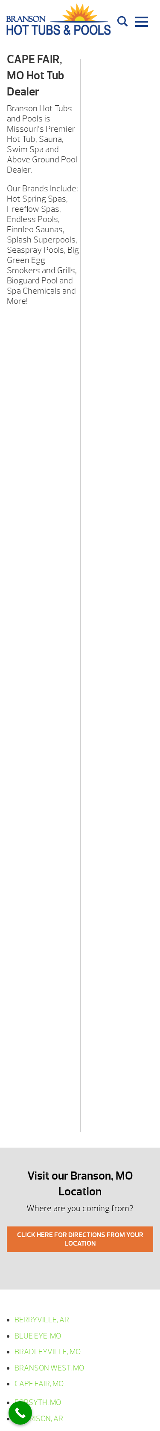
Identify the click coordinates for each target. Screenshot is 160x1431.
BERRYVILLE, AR (42, 1320)
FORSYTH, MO (38, 1403)
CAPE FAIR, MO (39, 1384)
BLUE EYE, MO (38, 1336)
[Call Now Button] (20, 1413)
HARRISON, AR (39, 1419)
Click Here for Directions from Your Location (80, 1239)
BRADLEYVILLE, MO (48, 1352)
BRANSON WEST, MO (49, 1368)
